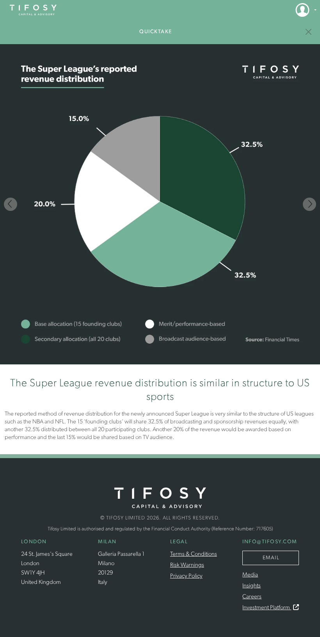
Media (250, 575)
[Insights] (308, 31)
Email (271, 557)
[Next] (309, 204)
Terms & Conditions (193, 554)
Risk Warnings (187, 565)
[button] (303, 10)
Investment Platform (266, 608)
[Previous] (10, 204)
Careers (251, 597)
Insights (251, 586)
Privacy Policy (186, 576)
